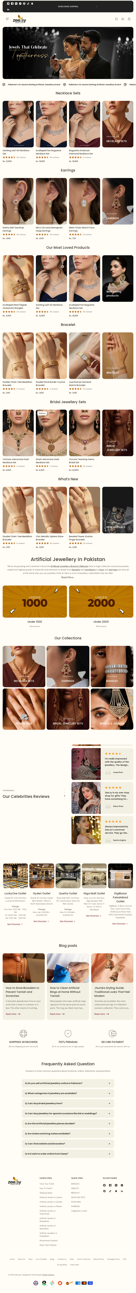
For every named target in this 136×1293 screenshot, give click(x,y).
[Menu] (7, 19)
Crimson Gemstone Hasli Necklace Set (16, 461)
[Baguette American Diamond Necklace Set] (84, 124)
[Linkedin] (8, 9)
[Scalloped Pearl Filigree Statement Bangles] (18, 278)
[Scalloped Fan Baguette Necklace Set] (51, 124)
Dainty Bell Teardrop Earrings (13, 229)
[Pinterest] (24, 3)
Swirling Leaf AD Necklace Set (16, 152)
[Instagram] (8, 3)
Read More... (68, 577)
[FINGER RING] (24, 709)
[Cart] (129, 19)
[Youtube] (20, 3)
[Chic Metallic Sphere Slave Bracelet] (51, 510)
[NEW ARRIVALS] (117, 510)
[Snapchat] (32, 3)
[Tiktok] (28, 3)
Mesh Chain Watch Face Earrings (81, 229)
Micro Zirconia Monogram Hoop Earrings (49, 229)
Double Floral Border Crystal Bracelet (50, 384)
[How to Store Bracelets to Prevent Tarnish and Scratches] (24, 986)
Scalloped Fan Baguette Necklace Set (48, 152)
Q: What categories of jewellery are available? (51, 1093)
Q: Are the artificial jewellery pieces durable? (50, 1123)
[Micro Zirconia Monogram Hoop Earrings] (51, 201)
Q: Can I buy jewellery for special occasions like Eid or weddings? (61, 1113)
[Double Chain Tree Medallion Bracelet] (18, 355)
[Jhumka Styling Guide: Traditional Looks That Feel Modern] (112, 986)
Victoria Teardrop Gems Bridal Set (81, 461)
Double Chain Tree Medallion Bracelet (17, 384)
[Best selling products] (117, 278)
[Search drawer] (116, 19)
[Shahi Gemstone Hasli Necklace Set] (51, 433)
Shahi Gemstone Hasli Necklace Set (47, 461)
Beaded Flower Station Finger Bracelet (81, 538)
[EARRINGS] (117, 201)
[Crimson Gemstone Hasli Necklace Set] (18, 433)
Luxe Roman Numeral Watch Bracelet (80, 384)
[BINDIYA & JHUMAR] (112, 709)
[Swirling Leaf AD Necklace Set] (18, 124)
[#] (68, 53)
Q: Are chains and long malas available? (47, 1133)
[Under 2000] (101, 606)
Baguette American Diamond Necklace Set (81, 152)
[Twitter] (16, 3)
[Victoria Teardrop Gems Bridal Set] (84, 433)
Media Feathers (48, 1275)
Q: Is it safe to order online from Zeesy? (46, 1153)
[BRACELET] (117, 355)
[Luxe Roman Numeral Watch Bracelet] (84, 355)
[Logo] (19, 19)
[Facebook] (12, 3)
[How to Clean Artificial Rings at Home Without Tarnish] (68, 986)
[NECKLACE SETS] (117, 124)
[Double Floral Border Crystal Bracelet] (51, 355)
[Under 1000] (35, 606)
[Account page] (123, 19)
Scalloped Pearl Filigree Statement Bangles (15, 306)
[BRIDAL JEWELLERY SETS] (117, 433)
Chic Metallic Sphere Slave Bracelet (49, 538)
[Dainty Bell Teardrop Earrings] (18, 201)
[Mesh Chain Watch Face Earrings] (84, 201)
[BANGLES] (112, 666)
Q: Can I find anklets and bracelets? (45, 1143)
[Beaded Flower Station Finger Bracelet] (84, 510)
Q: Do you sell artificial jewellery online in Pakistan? (53, 1083)
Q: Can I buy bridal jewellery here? (44, 1103)
